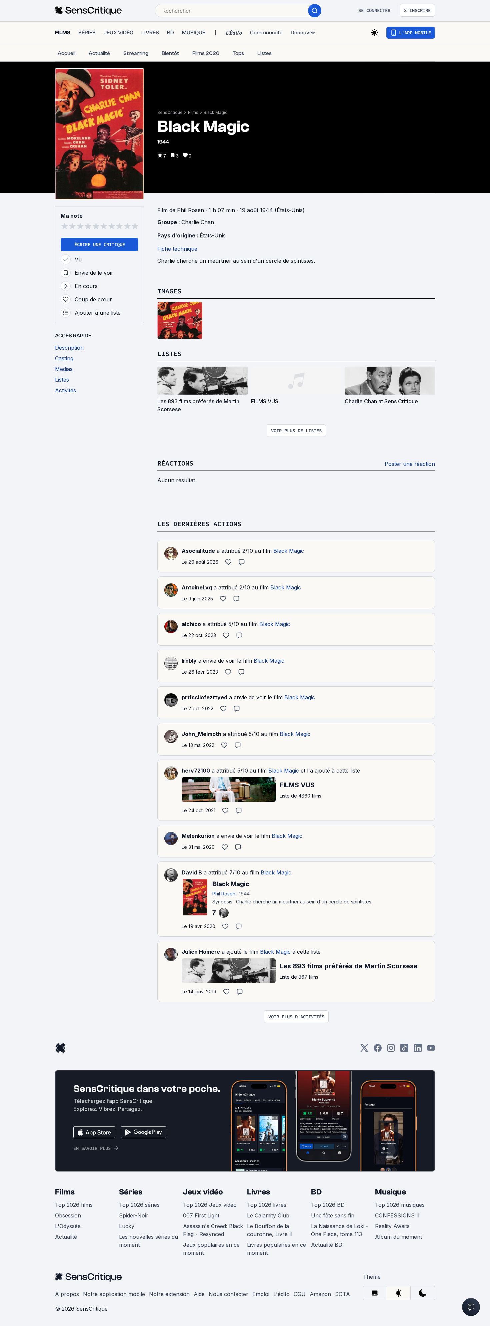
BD (316, 1191)
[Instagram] (391, 1050)
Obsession (68, 1215)
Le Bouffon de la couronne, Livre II (270, 1230)
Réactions (175, 463)
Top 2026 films (74, 1204)
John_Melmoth (201, 734)
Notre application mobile (114, 1294)
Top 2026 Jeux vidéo (210, 1204)
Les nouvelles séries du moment (148, 1240)
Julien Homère (201, 951)
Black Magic (215, 112)
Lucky (126, 1226)
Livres (258, 1191)
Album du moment (398, 1236)
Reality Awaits (392, 1226)
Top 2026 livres (266, 1204)
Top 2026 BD (328, 1204)
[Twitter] (364, 1050)
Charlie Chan (197, 222)
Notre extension (169, 1294)
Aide (199, 1294)
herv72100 (196, 770)
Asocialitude (198, 550)
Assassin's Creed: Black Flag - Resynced (213, 1230)
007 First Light (201, 1215)
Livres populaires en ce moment (276, 1248)
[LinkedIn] (418, 1050)
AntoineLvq (197, 587)
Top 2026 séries (139, 1204)
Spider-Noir (133, 1215)
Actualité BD (326, 1244)
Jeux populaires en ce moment (211, 1248)
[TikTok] (404, 1050)
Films (193, 112)
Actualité (66, 1236)
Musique (390, 1191)
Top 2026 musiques (400, 1204)
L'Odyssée (68, 1226)
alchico (191, 624)
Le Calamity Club (268, 1215)
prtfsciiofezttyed (204, 697)
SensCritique (170, 112)
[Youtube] (431, 1050)
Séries (130, 1191)
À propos (67, 1294)
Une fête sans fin (332, 1215)
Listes (169, 353)
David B (192, 872)
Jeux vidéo (203, 1191)
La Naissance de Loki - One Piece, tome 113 (339, 1230)
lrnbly (189, 660)
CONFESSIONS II (397, 1215)
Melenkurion (198, 835)
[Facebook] (378, 1050)
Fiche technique (177, 248)
